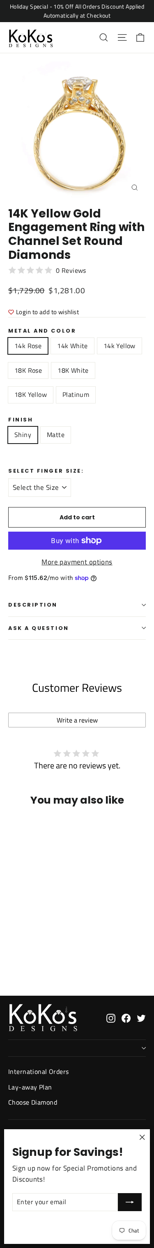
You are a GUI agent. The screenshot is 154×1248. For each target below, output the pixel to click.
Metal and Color (42, 331)
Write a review (77, 720)
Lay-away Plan (30, 1087)
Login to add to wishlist (47, 312)
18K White (73, 370)
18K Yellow (30, 394)
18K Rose (28, 370)
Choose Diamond (32, 1102)
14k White (72, 346)
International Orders (38, 1071)
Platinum (75, 394)
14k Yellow (119, 346)
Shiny (22, 434)
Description (32, 604)
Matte (55, 434)
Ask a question (38, 628)
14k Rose (27, 346)
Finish (20, 420)
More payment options (77, 562)
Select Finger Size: (46, 471)
